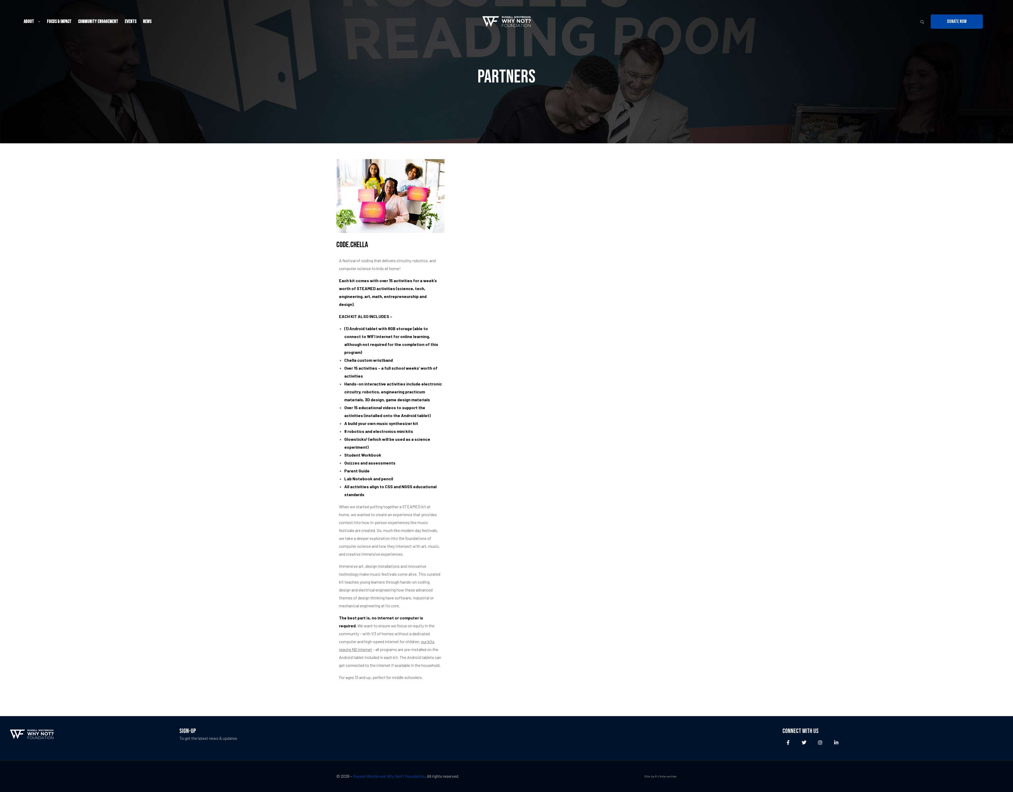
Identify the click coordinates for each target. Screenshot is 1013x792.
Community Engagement (98, 21)
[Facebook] (788, 742)
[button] (957, 21)
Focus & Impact (59, 21)
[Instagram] (820, 742)
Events (130, 21)
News (147, 21)
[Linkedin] (836, 742)
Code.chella (352, 245)
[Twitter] (804, 742)
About (29, 21)
